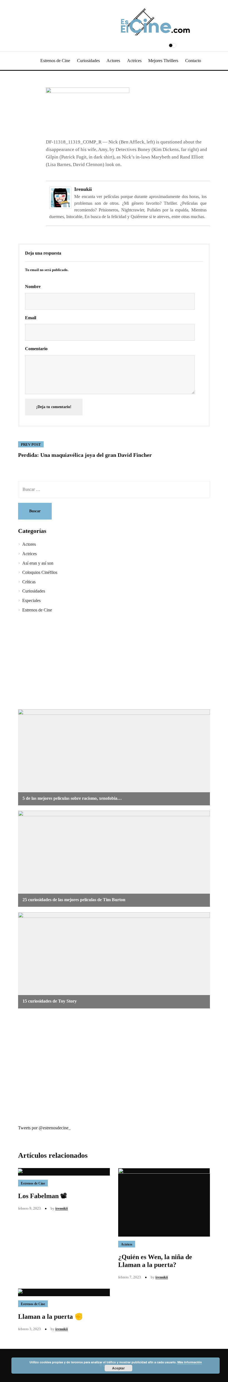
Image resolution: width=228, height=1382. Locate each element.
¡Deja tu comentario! (53, 407)
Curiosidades (88, 60)
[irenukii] (60, 197)
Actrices (134, 60)
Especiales (31, 600)
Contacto (193, 60)
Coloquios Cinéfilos (39, 572)
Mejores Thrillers (163, 60)
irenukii (83, 189)
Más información (189, 1362)
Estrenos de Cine (55, 60)
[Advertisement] (114, 662)
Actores (113, 60)
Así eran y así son (37, 563)
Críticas (29, 581)
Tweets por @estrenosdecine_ (44, 1127)
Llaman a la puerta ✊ (50, 1316)
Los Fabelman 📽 (42, 1196)
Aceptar (118, 1368)
